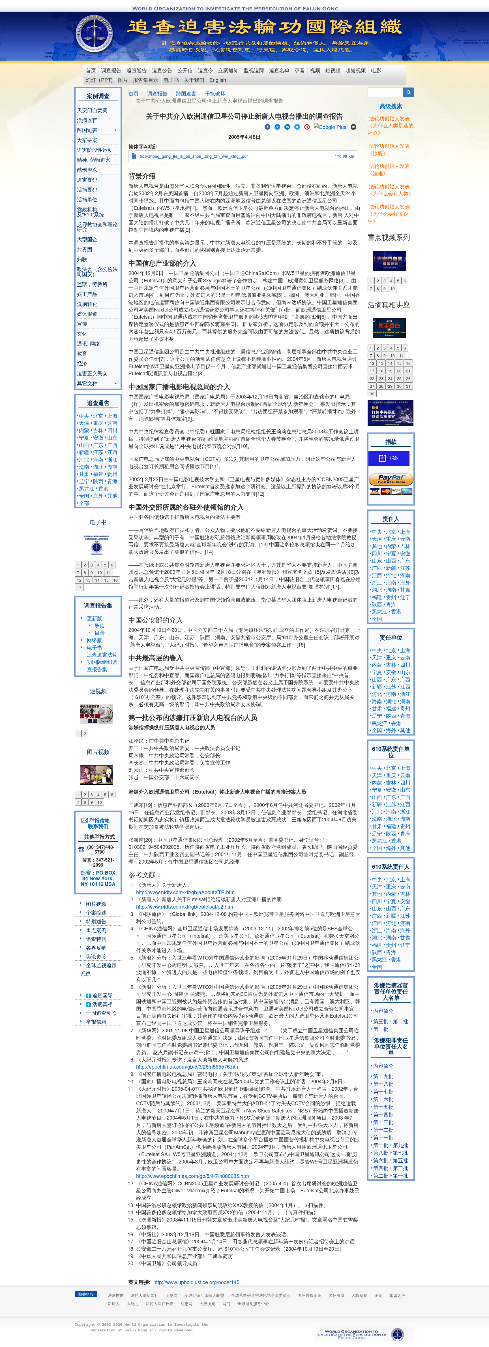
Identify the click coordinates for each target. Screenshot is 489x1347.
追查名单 (279, 70)
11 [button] (108, 572)
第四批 (381, 1167)
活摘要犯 (87, 189)
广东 (98, 444)
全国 (84, 495)
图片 (123, 79)
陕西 (98, 481)
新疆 (84, 451)
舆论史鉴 (96, 956)
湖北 (98, 466)
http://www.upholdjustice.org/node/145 (196, 1282)
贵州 (112, 473)
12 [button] (79, 580)
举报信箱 (96, 1021)
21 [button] (408, 371)
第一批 (381, 1028)
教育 (82, 353)
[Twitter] (297, 125)
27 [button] (372, 386)
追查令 (205, 70)
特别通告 (96, 921)
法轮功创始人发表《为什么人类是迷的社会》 (390, 125)
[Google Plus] (330, 125)
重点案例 (96, 929)
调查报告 (111, 70)
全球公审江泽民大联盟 (204, 1295)
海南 (84, 466)
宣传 (82, 323)
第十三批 (383, 1122)
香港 (103, 488)
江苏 (98, 451)
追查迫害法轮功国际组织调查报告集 (102, 661)
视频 (315, 70)
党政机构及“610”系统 (90, 211)
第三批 (381, 1021)
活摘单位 (87, 199)
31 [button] (408, 386)
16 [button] (115, 580)
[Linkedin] (287, 125)
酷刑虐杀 (87, 169)
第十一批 (383, 1137)
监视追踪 (254, 70)
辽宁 (84, 481)
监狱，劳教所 (92, 283)
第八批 (381, 1152)
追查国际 (102, 995)
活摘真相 (102, 1003)
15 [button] (106, 580)
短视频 (332, 70)
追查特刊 (96, 938)
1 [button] (78, 565)
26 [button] (408, 378)
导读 (100, 625)
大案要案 (87, 139)
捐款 (394, 458)
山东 (112, 437)
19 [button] (390, 371)
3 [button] (92, 565)
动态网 (186, 1303)
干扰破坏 (215, 93)
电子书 (171, 79)
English (217, 79)
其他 (112, 495)
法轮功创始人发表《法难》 (389, 169)
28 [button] (381, 386)
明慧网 (171, 1295)
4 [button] (98, 565)
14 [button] (97, 580)
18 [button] (381, 371)
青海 (112, 481)
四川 (112, 430)
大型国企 (87, 239)
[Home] (95, 33)
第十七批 (383, 1091)
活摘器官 (87, 119)
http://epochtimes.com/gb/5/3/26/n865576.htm (188, 1066)
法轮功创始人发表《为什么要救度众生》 (389, 213)
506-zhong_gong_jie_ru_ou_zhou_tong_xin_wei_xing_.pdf (194, 156)
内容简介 (383, 1010)
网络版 (94, 639)
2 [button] (85, 565)
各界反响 (96, 947)
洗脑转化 (87, 303)
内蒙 (84, 430)
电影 (376, 70)
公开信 (185, 70)
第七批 (400, 1152)
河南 (98, 459)
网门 (226, 1303)
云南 (112, 422)
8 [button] (85, 572)
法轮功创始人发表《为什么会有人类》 (390, 189)
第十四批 (383, 1114)
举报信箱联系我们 (98, 823)
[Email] (353, 125)
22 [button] (372, 378)
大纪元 (133, 1303)
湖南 (112, 466)
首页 (91, 70)
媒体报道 (87, 313)
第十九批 (383, 1076)
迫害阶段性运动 (95, 149)
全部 (84, 502)
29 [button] (390, 386)
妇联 (82, 259)
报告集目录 (145, 79)
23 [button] (381, 378)
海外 (98, 495)
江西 (112, 451)
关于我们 (194, 79)
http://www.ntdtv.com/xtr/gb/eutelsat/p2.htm (184, 906)
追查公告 (162, 70)
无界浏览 (207, 1303)
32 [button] (372, 394)
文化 (82, 333)
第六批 (381, 1160)
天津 (84, 422)
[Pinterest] (307, 125)
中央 (84, 415)
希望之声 (397, 1295)
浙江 (112, 459)
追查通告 (136, 70)
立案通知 (228, 70)
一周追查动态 (101, 1012)
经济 (82, 363)
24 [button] (390, 378)
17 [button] (79, 588)
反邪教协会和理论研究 (97, 226)
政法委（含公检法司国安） (97, 271)
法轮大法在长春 (159, 1303)
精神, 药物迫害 (93, 159)
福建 (98, 473)
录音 (300, 70)
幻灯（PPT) (99, 79)
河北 (84, 459)
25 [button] (399, 378)
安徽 (98, 437)
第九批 (400, 1144)
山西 (84, 444)
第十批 (381, 1144)
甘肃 (84, 473)
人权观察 (359, 1295)
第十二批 (383, 1129)
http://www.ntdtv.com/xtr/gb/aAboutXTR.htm (185, 892)
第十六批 (383, 1099)
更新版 (94, 618)
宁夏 (84, 437)
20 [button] (399, 371)
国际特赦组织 (309, 1295)
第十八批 (383, 1083)
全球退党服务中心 (253, 1303)
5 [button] (105, 565)
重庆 (98, 422)
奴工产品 (87, 293)
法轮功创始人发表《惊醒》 (389, 149)
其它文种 (87, 383)
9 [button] (92, 572)
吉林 (98, 430)
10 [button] (99, 572)
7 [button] (78, 572)
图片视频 (96, 903)
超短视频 (356, 70)
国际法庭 (336, 1295)
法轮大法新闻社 (144, 1295)
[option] (98, 541)
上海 (112, 415)
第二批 (400, 1021)
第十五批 (383, 1106)
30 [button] (399, 386)
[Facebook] (267, 125)
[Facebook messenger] (277, 125)
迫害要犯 (87, 179)
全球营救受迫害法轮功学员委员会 (261, 1295)
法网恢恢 (116, 1295)
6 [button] (112, 565)
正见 (378, 1295)
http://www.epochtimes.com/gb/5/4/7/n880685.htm (192, 1175)
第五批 (400, 1160)
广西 (112, 444)
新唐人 (114, 1303)
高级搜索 (391, 106)
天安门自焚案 (92, 110)
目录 (100, 632)
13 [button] (88, 580)
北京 (98, 415)
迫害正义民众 (92, 373)
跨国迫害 (87, 130)
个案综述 (96, 912)
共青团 (84, 249)
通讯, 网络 (88, 343)
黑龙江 (86, 488)
